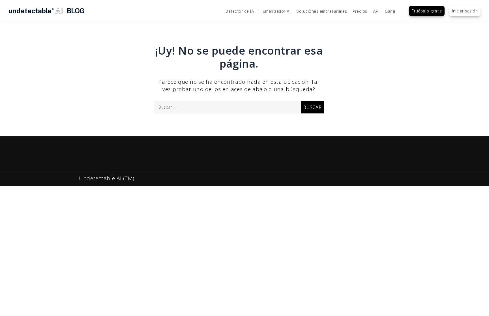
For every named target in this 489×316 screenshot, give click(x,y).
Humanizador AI (275, 11)
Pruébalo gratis (427, 11)
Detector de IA (240, 11)
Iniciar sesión (465, 11)
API (376, 11)
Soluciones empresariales (321, 11)
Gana (390, 11)
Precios (360, 11)
